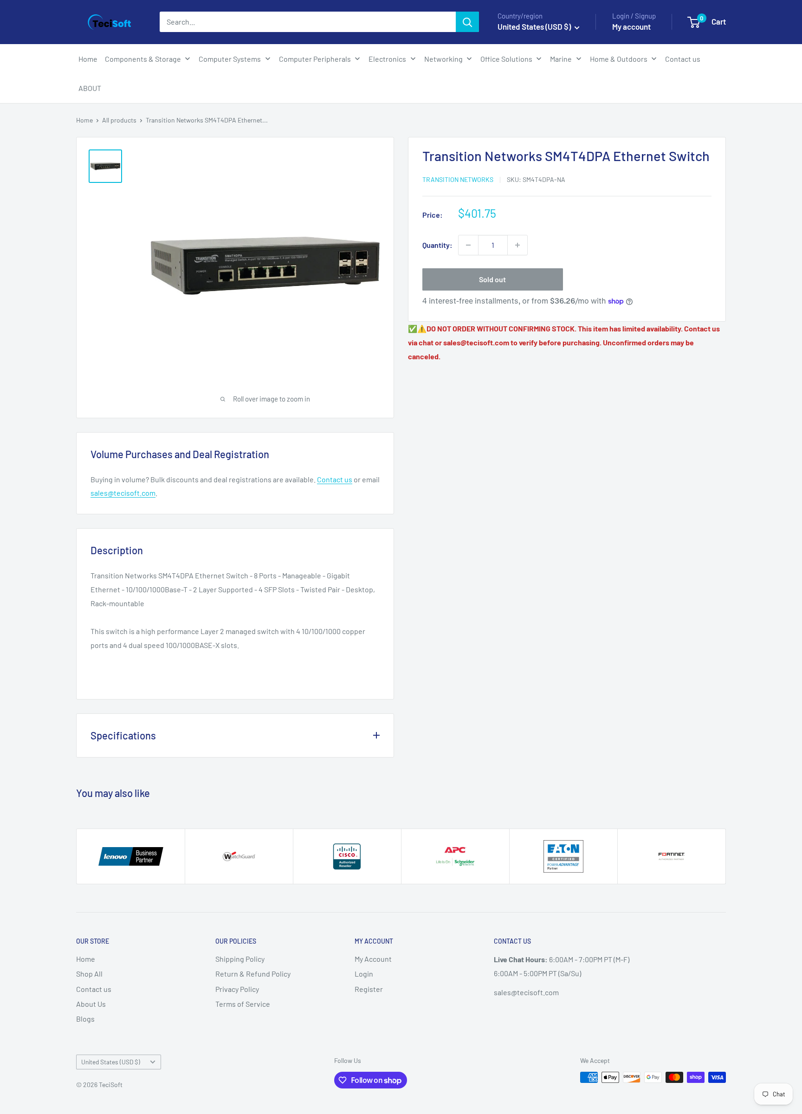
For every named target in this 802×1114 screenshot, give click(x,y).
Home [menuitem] (87, 58)
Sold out (492, 279)
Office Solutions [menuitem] (506, 58)
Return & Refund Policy (253, 973)
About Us (91, 1003)
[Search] (467, 22)
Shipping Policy (240, 958)
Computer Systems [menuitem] (230, 58)
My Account (373, 958)
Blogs (85, 1018)
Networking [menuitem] (443, 58)
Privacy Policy (237, 988)
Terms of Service (242, 1003)
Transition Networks (457, 179)
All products (119, 120)
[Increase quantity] (517, 245)
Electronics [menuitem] (387, 58)
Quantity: (437, 244)
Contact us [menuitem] (682, 58)
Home (84, 120)
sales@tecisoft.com (123, 492)
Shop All (89, 973)
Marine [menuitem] (561, 58)
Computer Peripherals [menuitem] (315, 58)
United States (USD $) (110, 1062)
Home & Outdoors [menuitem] (618, 58)
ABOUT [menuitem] (89, 88)
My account (631, 26)
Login (364, 973)
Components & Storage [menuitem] (143, 58)
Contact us (334, 479)
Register (369, 988)
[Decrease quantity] (468, 245)
